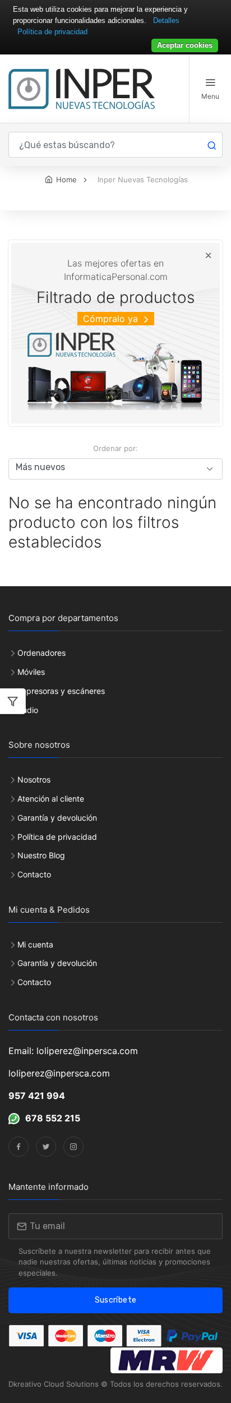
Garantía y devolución (57, 817)
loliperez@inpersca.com (59, 1073)
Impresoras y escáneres (61, 691)
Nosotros (33, 779)
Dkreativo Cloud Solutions (53, 1383)
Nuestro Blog (41, 855)
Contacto (34, 874)
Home (66, 179)
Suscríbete (116, 1300)
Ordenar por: (115, 448)
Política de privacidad (57, 836)
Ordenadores (41, 652)
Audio (27, 710)
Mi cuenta (35, 944)
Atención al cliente (50, 798)
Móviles (31, 672)
